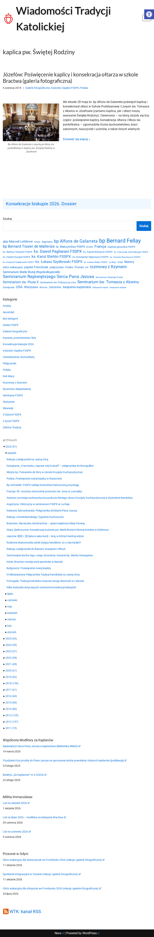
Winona (43, 287)
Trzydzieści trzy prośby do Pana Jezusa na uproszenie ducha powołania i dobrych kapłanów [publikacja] (63, 760)
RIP (86, 267)
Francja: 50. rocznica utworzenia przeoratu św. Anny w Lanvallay (44, 491)
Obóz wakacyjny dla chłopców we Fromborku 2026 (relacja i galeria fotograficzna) (50, 888)
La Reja (112, 262)
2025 (11, 638)
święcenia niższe (100, 287)
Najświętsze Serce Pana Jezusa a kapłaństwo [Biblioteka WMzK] (40, 746)
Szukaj (7, 219)
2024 (11, 644)
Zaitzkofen (55, 287)
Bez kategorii (10, 318)
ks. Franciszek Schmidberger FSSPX (131, 252)
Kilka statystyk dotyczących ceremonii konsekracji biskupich (41, 587)
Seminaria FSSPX (13, 395)
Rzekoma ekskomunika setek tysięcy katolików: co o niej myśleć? (44, 542)
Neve (58, 933)
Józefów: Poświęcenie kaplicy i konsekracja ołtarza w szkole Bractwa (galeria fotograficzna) (70, 77)
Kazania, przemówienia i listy (19, 337)
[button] (149, 14)
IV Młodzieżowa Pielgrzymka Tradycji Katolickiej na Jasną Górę (43, 574)
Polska (84, 88)
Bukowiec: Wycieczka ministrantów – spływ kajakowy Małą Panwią (46, 523)
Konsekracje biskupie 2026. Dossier (41, 203)
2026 (11, 446)
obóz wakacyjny (13, 267)
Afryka (37, 242)
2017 (11, 689)
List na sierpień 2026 (15, 803)
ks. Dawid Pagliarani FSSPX (58, 251)
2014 (11, 708)
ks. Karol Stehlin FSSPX (51, 256)
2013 (11, 715)
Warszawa (31, 287)
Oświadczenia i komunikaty (19, 357)
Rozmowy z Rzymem (15, 382)
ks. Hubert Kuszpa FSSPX (16, 257)
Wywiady (8, 408)
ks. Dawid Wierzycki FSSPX (97, 251)
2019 (11, 676)
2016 (11, 696)
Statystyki (8, 401)
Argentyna (47, 241)
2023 (11, 651)
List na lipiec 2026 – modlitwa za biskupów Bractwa (33, 817)
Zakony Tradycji (12, 427)
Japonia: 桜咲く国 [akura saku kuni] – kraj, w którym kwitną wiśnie (45, 536)
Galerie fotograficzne (37, 88)
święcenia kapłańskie (77, 287)
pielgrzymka (57, 267)
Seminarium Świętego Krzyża (109, 277)
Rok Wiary (8, 376)
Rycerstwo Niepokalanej (17, 388)
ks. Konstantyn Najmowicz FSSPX (90, 257)
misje (120, 262)
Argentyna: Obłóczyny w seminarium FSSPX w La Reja (38, 504)
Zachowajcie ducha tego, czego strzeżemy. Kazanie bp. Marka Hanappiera (50, 555)
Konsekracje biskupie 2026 (18, 344)
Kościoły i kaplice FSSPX (65, 88)
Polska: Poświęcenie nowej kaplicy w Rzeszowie (34, 478)
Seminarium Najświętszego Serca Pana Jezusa (48, 276)
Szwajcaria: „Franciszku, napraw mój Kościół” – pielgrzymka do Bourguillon (50, 465)
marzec (11, 619)
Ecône (89, 246)
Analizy (7, 305)
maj (9, 606)
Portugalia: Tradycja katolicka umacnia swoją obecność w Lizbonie (45, 580)
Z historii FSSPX (12, 414)
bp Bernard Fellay (120, 240)
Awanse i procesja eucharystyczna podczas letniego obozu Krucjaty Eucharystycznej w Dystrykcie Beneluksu (70, 497)
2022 (11, 657)
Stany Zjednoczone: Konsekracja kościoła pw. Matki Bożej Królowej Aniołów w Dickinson (58, 529)
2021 (11, 664)
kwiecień (12, 612)
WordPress (89, 933)
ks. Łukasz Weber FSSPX (95, 262)
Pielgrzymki (9, 363)
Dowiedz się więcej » (76, 139)
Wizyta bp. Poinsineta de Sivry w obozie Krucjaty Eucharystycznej (44, 472)
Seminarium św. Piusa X (21, 282)
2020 (11, 670)
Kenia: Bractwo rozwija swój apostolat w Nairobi (35, 561)
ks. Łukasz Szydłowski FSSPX (58, 262)
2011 (11, 728)
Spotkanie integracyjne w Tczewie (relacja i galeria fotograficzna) (40, 874)
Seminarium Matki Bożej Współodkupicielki (31, 272)
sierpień (11, 452)
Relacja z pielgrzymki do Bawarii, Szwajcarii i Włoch (36, 548)
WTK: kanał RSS (25, 911)
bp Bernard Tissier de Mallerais (29, 246)
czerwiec (12, 600)
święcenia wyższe (118, 287)
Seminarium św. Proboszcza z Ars (58, 282)
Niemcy (129, 262)
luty (9, 625)
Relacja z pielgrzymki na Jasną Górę (27, 459)
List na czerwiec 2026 (15, 831)
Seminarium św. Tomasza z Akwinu (108, 282)
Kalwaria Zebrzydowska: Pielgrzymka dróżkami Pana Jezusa (42, 510)
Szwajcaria (8, 287)
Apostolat (8, 312)
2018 (11, 683)
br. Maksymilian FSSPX (70, 246)
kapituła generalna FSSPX (121, 246)
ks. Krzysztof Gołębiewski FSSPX (18, 262)
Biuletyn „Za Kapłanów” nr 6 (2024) (23, 774)
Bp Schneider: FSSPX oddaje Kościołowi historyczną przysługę (43, 484)
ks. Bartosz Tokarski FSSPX (17, 251)
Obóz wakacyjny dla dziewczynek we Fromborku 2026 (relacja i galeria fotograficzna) (52, 859)
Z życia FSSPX (11, 420)
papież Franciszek (36, 267)
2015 (11, 702)
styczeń (11, 632)
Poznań (79, 267)
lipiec (10, 593)
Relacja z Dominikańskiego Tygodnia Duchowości (35, 516)
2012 (11, 721)
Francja (100, 246)
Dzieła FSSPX (10, 325)
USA (19, 287)
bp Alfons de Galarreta (76, 241)
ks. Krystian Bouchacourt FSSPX (125, 257)
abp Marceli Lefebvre (18, 241)
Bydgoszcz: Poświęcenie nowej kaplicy (29, 568)
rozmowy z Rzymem (108, 267)
